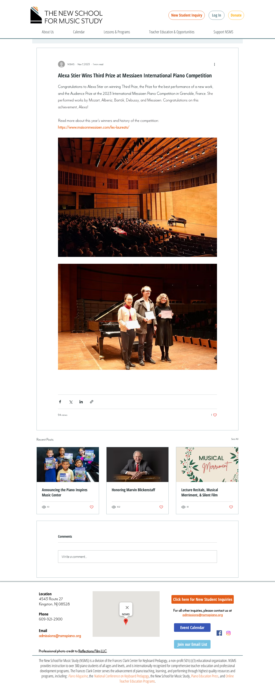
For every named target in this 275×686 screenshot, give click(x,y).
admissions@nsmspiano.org (60, 635)
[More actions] (214, 64)
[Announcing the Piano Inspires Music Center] (68, 464)
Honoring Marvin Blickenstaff (133, 489)
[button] (217, 15)
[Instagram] (228, 633)
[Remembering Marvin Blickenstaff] (138, 464)
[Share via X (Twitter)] (71, 402)
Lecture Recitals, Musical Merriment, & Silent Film (199, 492)
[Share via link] (92, 402)
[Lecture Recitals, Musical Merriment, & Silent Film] (207, 464)
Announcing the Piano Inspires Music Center (64, 492)
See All (234, 439)
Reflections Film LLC (92, 651)
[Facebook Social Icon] (219, 633)
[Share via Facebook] (60, 402)
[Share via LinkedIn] (81, 402)
